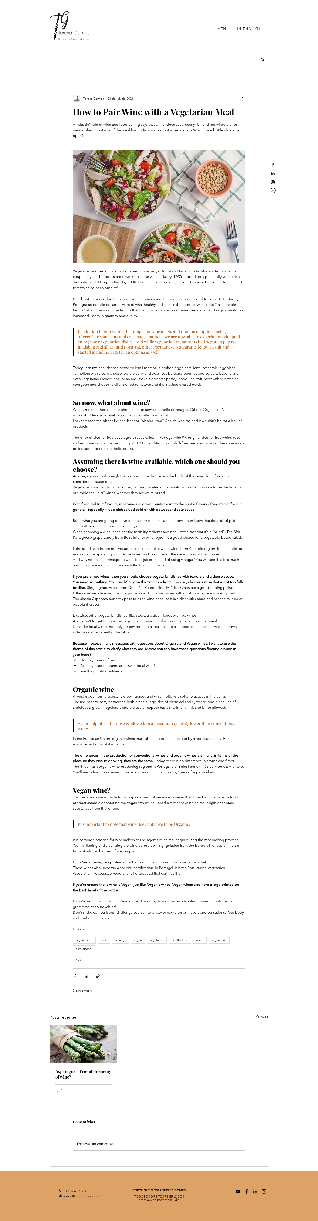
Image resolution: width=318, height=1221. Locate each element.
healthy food (180, 940)
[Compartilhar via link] (98, 976)
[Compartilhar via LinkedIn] (86, 976)
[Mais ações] (242, 98)
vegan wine (219, 940)
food (104, 940)
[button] (262, 59)
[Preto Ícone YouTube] (238, 1191)
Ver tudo (262, 1016)
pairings (120, 940)
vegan (138, 940)
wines (200, 940)
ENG (77, 960)
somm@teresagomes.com (82, 1196)
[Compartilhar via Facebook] (75, 976)
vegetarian (157, 940)
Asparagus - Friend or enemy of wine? (83, 1074)
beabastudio (170, 1199)
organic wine (84, 940)
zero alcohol (84, 949)
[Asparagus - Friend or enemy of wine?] (83, 1044)
